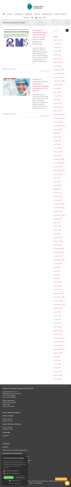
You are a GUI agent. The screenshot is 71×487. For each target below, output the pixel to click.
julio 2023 (57, 178)
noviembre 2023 (59, 163)
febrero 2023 (58, 196)
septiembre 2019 (59, 349)
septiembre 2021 (59, 260)
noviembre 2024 (59, 118)
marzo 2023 (58, 193)
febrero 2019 (58, 375)
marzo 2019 (57, 371)
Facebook (6, 435)
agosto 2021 (58, 263)
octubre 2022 (58, 211)
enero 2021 (57, 289)
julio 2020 (57, 312)
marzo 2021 (57, 282)
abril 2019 (57, 368)
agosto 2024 (58, 129)
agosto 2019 (58, 353)
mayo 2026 (57, 51)
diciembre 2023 (59, 159)
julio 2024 (57, 133)
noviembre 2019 (59, 342)
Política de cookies (8, 406)
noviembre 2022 (59, 207)
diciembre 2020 (59, 293)
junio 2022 (57, 226)
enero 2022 (57, 245)
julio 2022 (57, 222)
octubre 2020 (58, 301)
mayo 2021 (57, 275)
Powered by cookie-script (15, 483)
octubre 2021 (58, 256)
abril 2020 (57, 323)
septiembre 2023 (59, 170)
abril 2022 (57, 234)
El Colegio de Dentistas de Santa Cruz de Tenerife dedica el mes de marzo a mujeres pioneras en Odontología (39, 37)
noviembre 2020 (59, 297)
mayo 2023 (57, 185)
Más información (45, 71)
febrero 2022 (58, 241)
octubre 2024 (58, 122)
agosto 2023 (58, 174)
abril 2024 (57, 144)
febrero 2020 (58, 330)
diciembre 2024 (59, 114)
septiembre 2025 (59, 81)
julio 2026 (57, 44)
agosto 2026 (58, 40)
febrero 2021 (58, 286)
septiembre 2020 (59, 304)
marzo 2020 (58, 327)
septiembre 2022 (59, 215)
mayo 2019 (57, 364)
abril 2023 (57, 189)
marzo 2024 (58, 148)
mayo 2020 (57, 319)
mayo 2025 (57, 96)
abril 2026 (57, 55)
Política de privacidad (9, 402)
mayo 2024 (57, 140)
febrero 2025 (58, 107)
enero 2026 (57, 66)
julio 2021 (57, 267)
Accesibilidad (38, 483)
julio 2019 (57, 356)
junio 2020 (57, 315)
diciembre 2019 (59, 338)
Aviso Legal (6, 404)
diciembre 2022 (59, 204)
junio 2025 (57, 92)
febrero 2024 (58, 152)
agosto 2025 (58, 85)
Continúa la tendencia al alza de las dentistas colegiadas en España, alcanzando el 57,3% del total (40, 85)
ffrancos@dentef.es (21, 450)
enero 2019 (57, 379)
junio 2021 (57, 271)
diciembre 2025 (59, 70)
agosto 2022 (58, 219)
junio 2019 (57, 360)
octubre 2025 (58, 77)
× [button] (26, 456)
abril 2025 (57, 99)
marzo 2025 (58, 103)
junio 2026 (57, 47)
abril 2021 (57, 278)
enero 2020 (57, 334)
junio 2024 (57, 137)
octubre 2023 (58, 166)
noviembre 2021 (59, 252)
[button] (44, 17)
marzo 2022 (58, 237)
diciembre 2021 (59, 248)
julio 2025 (57, 88)
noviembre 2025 (59, 73)
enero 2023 (57, 200)
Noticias (14, 69)
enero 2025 (57, 111)
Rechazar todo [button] (20, 477)
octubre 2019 (58, 345)
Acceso (39, 17)
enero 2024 (57, 155)
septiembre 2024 (59, 125)
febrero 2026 (58, 62)
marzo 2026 (58, 58)
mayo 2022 (57, 230)
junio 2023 (57, 181)
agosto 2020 (58, 308)
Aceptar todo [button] (8, 477)
